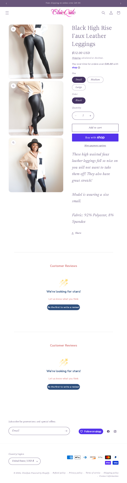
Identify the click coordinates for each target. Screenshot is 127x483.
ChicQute (26, 473)
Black (79, 100)
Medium (95, 80)
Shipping (76, 58)
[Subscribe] (66, 431)
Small (79, 80)
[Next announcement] (120, 3)
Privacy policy (75, 473)
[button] (7, 13)
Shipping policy (111, 473)
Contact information (108, 476)
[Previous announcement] (6, 3)
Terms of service (93, 473)
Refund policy (59, 473)
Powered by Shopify (40, 473)
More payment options (95, 146)
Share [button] (78, 233)
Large (79, 87)
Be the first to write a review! (63, 307)
